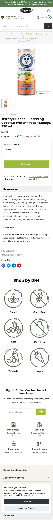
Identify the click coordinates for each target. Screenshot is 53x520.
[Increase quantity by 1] (27, 155)
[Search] (48, 26)
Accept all (26, 501)
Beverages (40, 34)
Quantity (7, 149)
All (6, 34)
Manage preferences (26, 508)
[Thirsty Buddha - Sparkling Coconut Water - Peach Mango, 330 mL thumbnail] (5, 103)
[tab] (8, 228)
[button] (26, 136)
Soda (25, 36)
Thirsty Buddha (11, 114)
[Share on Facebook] (3, 265)
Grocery (14, 34)
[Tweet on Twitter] (9, 265)
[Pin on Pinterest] (19, 265)
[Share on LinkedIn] (14, 265)
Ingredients (8, 227)
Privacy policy (9, 515)
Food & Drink (26, 34)
